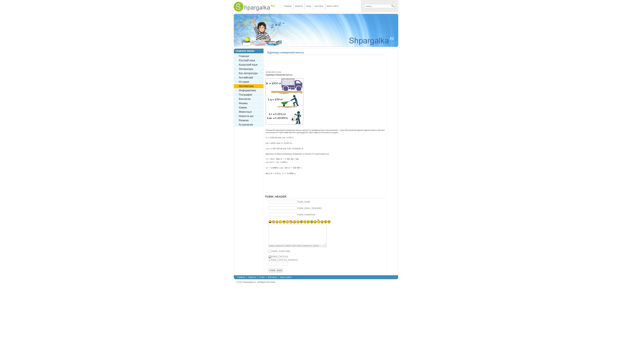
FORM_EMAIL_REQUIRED (309, 208)
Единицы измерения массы (285, 52)
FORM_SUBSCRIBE (281, 251)
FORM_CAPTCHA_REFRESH (284, 260)
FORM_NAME (303, 202)
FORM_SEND (275, 270)
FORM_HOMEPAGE (306, 215)
